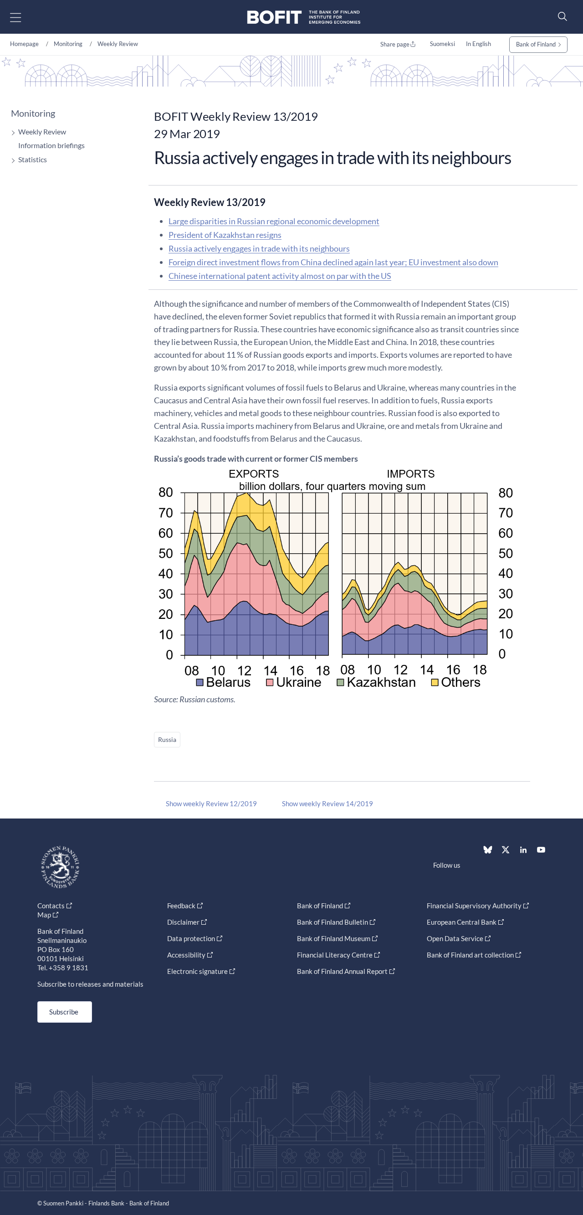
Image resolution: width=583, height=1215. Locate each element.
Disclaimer (183, 922)
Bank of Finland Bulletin (332, 922)
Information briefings (51, 145)
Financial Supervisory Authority (474, 905)
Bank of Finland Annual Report (342, 971)
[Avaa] (11, 133)
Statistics (32, 159)
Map (44, 915)
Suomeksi (442, 43)
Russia (167, 739)
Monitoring (68, 43)
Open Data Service (455, 938)
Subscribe (63, 1012)
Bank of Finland (536, 44)
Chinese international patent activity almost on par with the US (280, 276)
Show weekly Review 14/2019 (327, 803)
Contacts (51, 905)
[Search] (560, 16)
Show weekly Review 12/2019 (211, 803)
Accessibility (186, 955)
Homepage (24, 43)
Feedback (181, 905)
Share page (394, 44)
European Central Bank (461, 922)
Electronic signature (197, 971)
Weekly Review (117, 43)
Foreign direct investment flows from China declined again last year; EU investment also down (333, 262)
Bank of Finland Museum (333, 938)
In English (478, 43)
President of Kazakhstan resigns (225, 235)
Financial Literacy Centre (335, 955)
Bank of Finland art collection (470, 955)
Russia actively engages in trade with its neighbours (259, 248)
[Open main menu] (23, 17)
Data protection (191, 938)
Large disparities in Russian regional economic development (274, 221)
